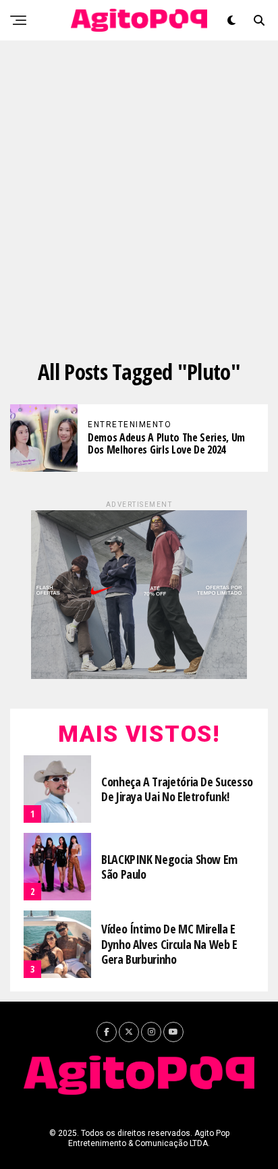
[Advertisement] (139, 186)
